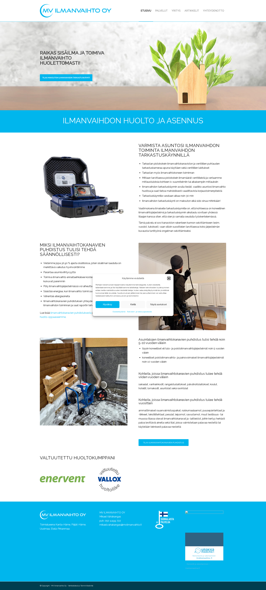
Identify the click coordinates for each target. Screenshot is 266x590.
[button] (168, 278)
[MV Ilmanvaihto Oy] (75, 11)
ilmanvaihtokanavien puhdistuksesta (71, 312)
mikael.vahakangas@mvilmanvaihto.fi (120, 524)
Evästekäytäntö (119, 312)
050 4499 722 (113, 520)
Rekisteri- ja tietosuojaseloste (139, 312)
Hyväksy (107, 304)
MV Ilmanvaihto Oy (58, 586)
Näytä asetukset (158, 304)
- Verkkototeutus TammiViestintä (79, 586)
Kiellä (133, 304)
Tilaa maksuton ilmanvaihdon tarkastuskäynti (66, 78)
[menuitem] (146, 11)
